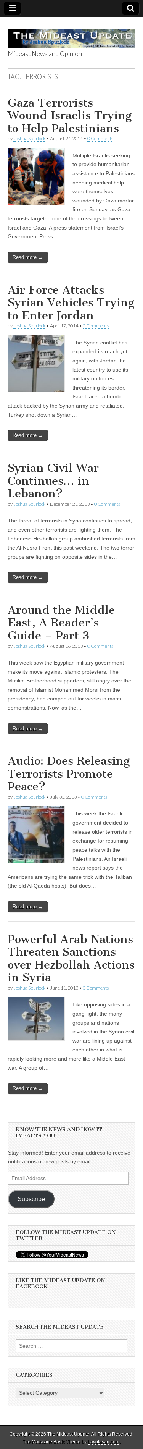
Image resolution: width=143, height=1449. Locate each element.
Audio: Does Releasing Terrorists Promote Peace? (69, 773)
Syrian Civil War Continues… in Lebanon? (53, 480)
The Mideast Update (68, 1434)
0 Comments (100, 138)
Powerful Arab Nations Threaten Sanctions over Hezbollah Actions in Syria (71, 958)
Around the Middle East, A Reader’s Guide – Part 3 (61, 622)
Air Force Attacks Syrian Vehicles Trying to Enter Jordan (71, 302)
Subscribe (31, 1199)
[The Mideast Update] (71, 34)
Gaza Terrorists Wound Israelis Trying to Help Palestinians (70, 115)
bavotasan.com (103, 1441)
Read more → (28, 257)
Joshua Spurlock (29, 138)
